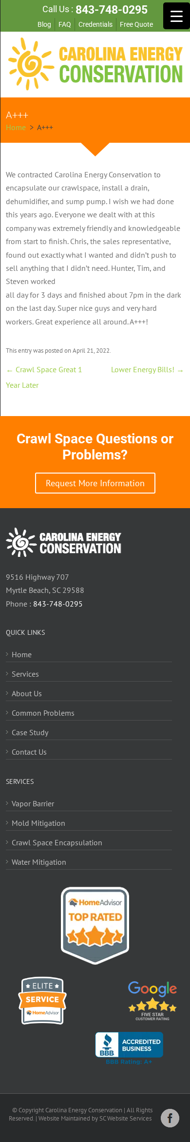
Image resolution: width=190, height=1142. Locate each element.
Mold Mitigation (38, 823)
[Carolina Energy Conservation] (95, 88)
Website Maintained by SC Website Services (95, 1118)
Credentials (95, 24)
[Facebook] (170, 1125)
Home (22, 654)
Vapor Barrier (33, 803)
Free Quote (136, 24)
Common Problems (43, 713)
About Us (27, 693)
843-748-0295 (112, 10)
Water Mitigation (39, 862)
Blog (44, 24)
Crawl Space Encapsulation (57, 842)
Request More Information (95, 483)
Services (25, 674)
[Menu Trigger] (176, 15)
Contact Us (29, 752)
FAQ (64, 24)
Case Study (30, 732)
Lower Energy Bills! (147, 369)
